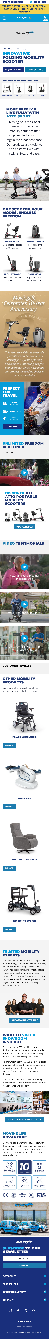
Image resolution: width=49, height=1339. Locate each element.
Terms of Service (24, 1327)
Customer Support (14, 1292)
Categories (9, 1276)
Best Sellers (10, 1284)
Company (8, 1300)
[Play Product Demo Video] (24, 473)
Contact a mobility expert (24, 1020)
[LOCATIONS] (45, 17)
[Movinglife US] (24, 18)
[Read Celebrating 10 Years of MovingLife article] (24, 336)
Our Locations (36, 70)
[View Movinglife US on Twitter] (25, 1310)
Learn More (12, 426)
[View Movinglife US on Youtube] (33, 1310)
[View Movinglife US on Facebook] (18, 1310)
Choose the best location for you (25, 1119)
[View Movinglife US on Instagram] (10, 1310)
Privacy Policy (24, 1321)
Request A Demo (13, 70)
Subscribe (24, 1265)
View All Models (24, 527)
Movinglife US (20, 1332)
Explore (9, 745)
